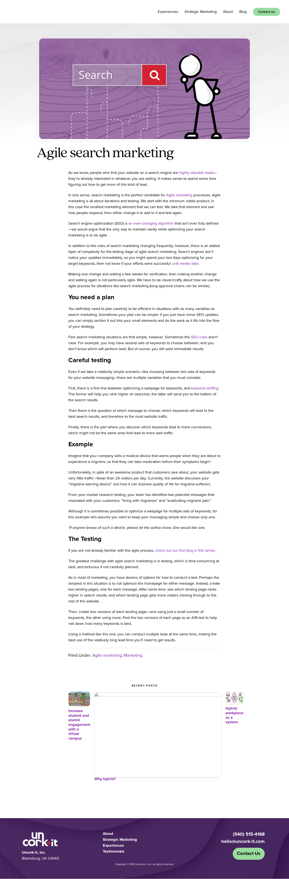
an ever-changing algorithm (151, 223)
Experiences (113, 845)
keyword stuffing (204, 388)
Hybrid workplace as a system (235, 715)
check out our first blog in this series (185, 550)
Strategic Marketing (120, 839)
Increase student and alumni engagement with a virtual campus (79, 725)
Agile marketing (179, 195)
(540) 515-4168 (249, 834)
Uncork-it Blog (27, 11)
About (108, 833)
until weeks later (185, 263)
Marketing (133, 655)
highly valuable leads (196, 173)
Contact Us (248, 854)
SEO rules (199, 337)
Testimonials (113, 851)
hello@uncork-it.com (243, 842)
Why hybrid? (105, 779)
